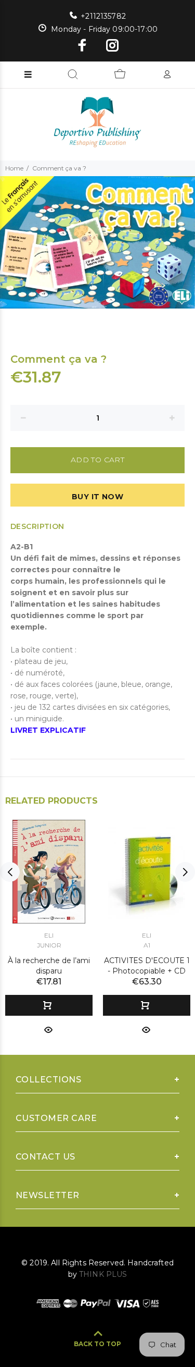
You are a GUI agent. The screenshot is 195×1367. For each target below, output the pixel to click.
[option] (97, 242)
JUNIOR (49, 945)
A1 (147, 945)
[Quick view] (48, 1029)
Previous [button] (10, 872)
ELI (49, 935)
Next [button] (185, 872)
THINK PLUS (103, 1274)
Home (14, 168)
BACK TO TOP (97, 1344)
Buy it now (97, 496)
